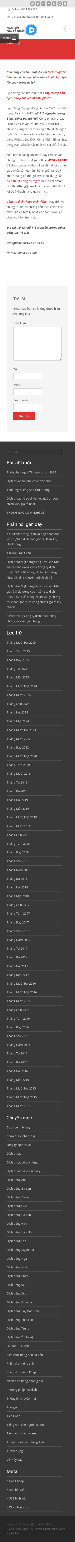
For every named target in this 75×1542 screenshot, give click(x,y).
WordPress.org (19, 1507)
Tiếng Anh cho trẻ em (21, 1433)
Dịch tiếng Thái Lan (20, 1320)
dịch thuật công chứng (22, 181)
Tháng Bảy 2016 (18, 1027)
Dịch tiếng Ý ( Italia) (20, 1337)
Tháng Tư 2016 (17, 1053)
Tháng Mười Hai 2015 (21, 1088)
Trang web (20, 400)
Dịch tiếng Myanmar (20, 1250)
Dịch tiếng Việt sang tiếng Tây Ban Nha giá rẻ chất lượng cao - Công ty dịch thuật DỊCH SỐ (33, 567)
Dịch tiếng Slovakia (19, 1302)
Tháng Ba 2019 (17, 791)
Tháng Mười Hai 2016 (21, 983)
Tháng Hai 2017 (17, 966)
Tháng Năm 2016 (18, 1045)
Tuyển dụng (15, 1451)
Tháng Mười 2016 (19, 1001)
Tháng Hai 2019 (17, 800)
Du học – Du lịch (18, 1346)
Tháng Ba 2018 (17, 879)
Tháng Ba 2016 (17, 1062)
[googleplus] (65, 5)
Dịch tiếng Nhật (17, 1267)
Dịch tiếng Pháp (17, 1276)
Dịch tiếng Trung (18, 1328)
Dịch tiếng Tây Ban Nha (23, 1311)
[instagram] (60, 5)
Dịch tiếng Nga (17, 1259)
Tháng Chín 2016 (18, 1010)
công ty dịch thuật (19, 1145)
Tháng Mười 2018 (19, 826)
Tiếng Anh (13, 1416)
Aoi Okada (14, 534)
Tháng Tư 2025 (17, 669)
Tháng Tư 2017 (17, 948)
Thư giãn (13, 1407)
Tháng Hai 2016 (17, 1071)
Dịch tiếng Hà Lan (19, 1215)
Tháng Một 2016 (18, 1080)
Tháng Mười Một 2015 (22, 1097)
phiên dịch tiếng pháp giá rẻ (25, 1381)
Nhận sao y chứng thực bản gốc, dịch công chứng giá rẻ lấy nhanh (34, 602)
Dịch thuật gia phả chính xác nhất (29, 481)
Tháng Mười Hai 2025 (21, 642)
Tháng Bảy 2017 (18, 922)
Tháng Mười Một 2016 (22, 992)
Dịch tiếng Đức (17, 1206)
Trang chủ (24, 553)
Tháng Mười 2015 (19, 1106)
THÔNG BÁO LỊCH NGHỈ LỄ (25, 512)
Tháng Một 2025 (18, 677)
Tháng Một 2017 (18, 975)
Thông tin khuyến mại (21, 1398)
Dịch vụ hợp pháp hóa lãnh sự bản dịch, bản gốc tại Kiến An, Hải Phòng (33, 539)
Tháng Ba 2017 (17, 957)
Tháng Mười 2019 (19, 773)
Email (17, 385)
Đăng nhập (16, 1481)
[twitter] (38, 5)
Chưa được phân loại (21, 1136)
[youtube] (43, 5)
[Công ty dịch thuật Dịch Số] (19, 29)
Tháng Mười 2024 (19, 695)
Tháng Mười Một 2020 (22, 756)
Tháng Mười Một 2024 (22, 686)
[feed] (54, 5)
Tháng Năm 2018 (18, 870)
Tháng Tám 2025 (18, 651)
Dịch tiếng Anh (16, 1180)
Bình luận (19, 323)
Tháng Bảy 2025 (18, 660)
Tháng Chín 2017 (18, 905)
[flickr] (49, 5)
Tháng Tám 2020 (18, 765)
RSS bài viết (17, 1490)
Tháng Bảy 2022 (18, 747)
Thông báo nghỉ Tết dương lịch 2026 (31, 472)
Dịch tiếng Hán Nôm (20, 1232)
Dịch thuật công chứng (22, 1162)
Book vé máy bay (18, 1127)
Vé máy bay (14, 1460)
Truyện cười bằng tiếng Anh (25, 1442)
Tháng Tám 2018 (18, 844)
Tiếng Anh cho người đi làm (25, 1425)
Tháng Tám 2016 (18, 1018)
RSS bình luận (18, 1498)
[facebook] (32, 5)
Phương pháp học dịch (22, 1390)
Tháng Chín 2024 (18, 704)
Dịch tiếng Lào (16, 1241)
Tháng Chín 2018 (18, 835)
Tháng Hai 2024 (17, 712)
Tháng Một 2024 (18, 721)
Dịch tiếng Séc (16, 1285)
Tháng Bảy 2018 (18, 852)
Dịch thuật (14, 1153)
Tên (16, 369)
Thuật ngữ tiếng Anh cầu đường (28, 490)
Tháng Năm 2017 (18, 940)
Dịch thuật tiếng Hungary (23, 1171)
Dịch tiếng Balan (18, 1197)
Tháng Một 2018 (18, 896)
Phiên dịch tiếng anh (20, 1363)
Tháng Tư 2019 (17, 782)
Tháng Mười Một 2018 (22, 817)
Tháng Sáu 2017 (18, 931)
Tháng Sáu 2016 (18, 1036)
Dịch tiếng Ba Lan (19, 1188)
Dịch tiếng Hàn (17, 1223)
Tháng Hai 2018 (17, 887)
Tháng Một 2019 (18, 808)
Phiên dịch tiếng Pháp (21, 1372)
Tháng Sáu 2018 (18, 861)
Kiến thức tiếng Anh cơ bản (25, 1355)
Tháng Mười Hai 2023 (21, 730)
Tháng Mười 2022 (19, 739)
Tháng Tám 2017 (18, 913)
